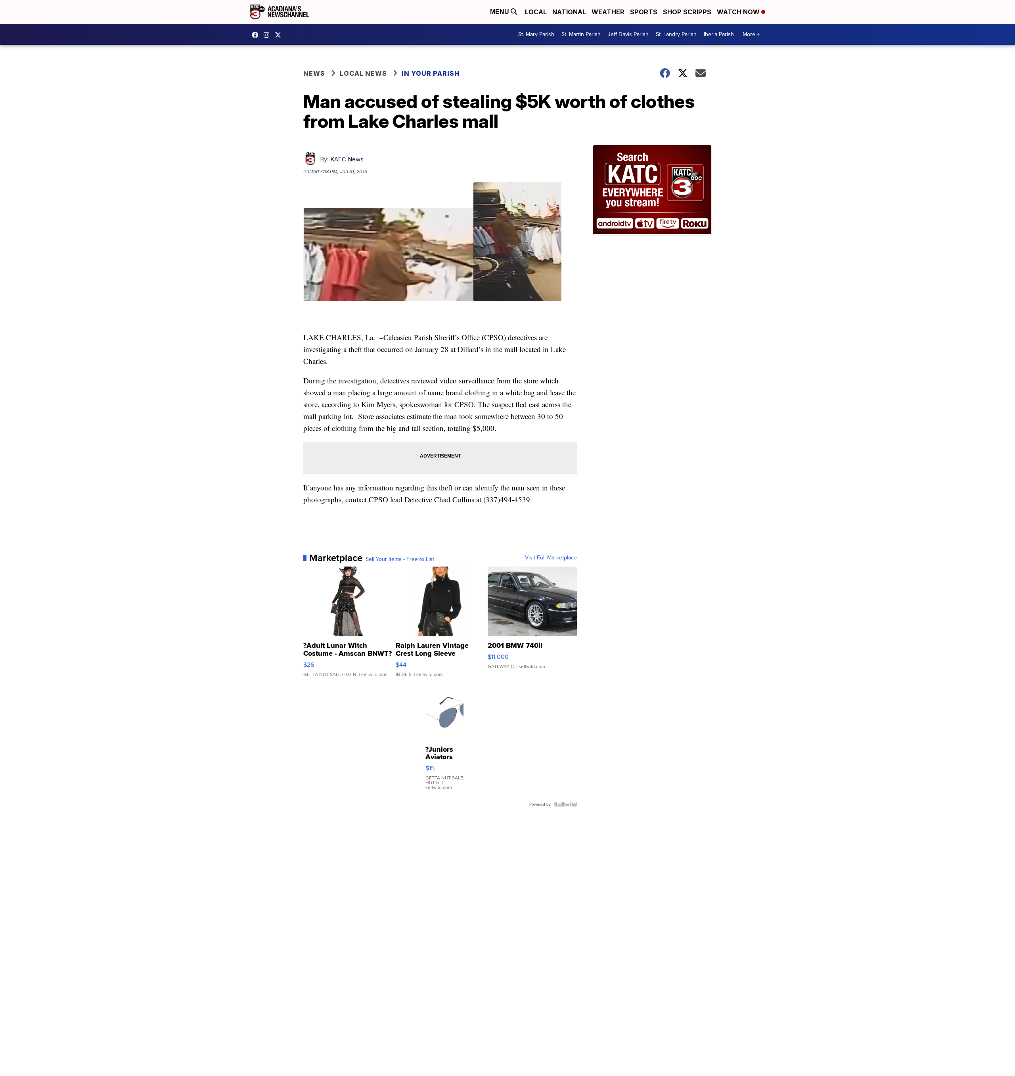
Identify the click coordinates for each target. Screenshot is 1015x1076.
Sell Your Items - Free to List (400, 559)
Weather (608, 12)
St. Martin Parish (581, 34)
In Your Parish (431, 73)
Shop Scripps (687, 12)
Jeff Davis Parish (628, 34)
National (569, 12)
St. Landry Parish (676, 34)
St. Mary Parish (536, 34)
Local (536, 12)
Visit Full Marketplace (551, 558)
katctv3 (257, 35)
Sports (643, 12)
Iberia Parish (719, 34)
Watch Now (739, 12)
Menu (500, 11)
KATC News (347, 159)
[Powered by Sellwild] (565, 804)
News (314, 73)
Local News (363, 73)
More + (751, 34)
